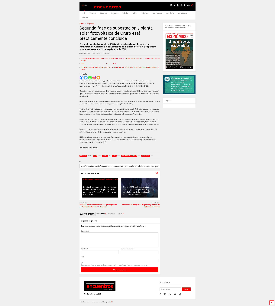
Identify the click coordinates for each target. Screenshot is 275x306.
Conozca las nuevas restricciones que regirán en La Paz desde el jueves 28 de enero (98, 206)
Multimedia (85, 17)
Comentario (85, 231)
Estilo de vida (182, 13)
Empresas (114, 13)
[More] (98, 77)
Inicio (84, 13)
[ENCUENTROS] (106, 9)
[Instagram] (94, 77)
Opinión (125, 13)
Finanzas (93, 13)
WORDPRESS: (101, 214)
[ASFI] (179, 93)
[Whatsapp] (90, 77)
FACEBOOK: (111, 214)
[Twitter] (86, 77)
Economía (103, 13)
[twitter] (174, 5)
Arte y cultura (157, 13)
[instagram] (181, 5)
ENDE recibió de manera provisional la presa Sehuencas (101, 64)
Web (82, 257)
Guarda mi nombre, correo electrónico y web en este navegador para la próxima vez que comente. (114, 265)
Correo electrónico (127, 249)
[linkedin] (178, 5)
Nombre (84, 249)
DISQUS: (121, 214)
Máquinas (145, 13)
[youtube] (171, 5)
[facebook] (184, 5)
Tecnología (170, 13)
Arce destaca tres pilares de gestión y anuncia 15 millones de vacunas (141, 206)
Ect (112, 302)
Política (134, 13)
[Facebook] (81, 77)
